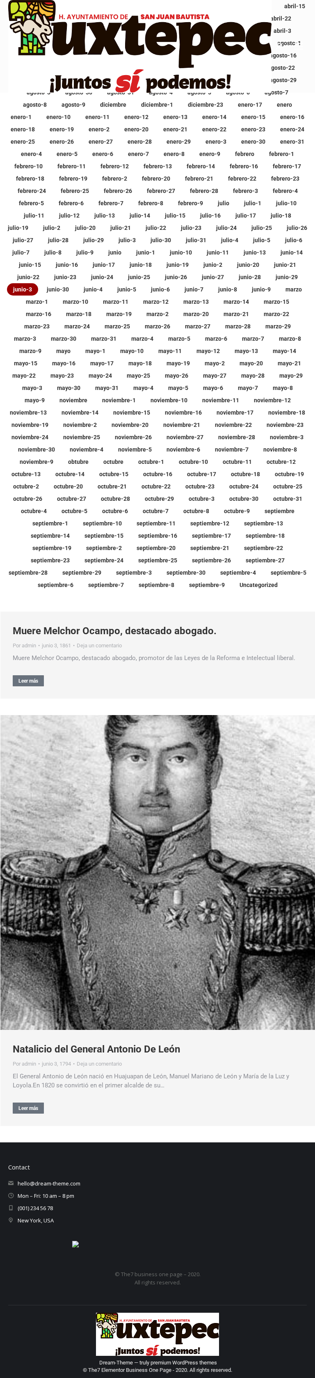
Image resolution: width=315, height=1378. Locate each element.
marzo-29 (278, 326)
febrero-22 (242, 178)
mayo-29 (291, 375)
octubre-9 (237, 511)
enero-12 (136, 117)
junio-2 (212, 264)
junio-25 (139, 277)
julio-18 (281, 215)
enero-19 (62, 129)
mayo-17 (102, 363)
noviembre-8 (280, 449)
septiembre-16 (157, 535)
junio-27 (213, 277)
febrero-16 (244, 166)
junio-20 (248, 264)
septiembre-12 (209, 523)
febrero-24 (32, 191)
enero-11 (97, 117)
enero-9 (209, 154)
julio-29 (93, 240)
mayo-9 (35, 400)
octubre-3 (202, 498)
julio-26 (297, 228)
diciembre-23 (205, 104)
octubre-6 (115, 511)
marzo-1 (37, 301)
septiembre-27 (265, 560)
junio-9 (261, 289)
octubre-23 (200, 486)
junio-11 (218, 252)
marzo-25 (117, 326)
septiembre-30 (186, 572)
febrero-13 (158, 166)
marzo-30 (63, 338)
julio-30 (161, 240)
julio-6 (293, 240)
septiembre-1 (50, 523)
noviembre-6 (183, 449)
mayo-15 (25, 363)
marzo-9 (30, 351)
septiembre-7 (106, 585)
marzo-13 (196, 301)
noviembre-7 (232, 449)
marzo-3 (25, 338)
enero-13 (175, 117)
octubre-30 (243, 498)
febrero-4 (285, 191)
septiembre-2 (104, 548)
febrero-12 (114, 166)
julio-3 (127, 240)
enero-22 (214, 129)
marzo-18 (78, 314)
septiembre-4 (238, 572)
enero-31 (292, 141)
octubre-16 (157, 474)
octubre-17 (201, 474)
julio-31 (196, 240)
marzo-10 (75, 301)
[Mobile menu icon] (298, 46)
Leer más (28, 681)
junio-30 (58, 289)
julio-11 (34, 215)
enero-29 (179, 141)
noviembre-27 (185, 437)
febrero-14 (201, 166)
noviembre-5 (135, 449)
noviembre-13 (28, 412)
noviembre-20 (130, 425)
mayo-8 (283, 388)
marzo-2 (157, 314)
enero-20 (136, 129)
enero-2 (99, 129)
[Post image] (157, 872)
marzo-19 (119, 314)
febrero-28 (204, 191)
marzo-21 (236, 314)
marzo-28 (238, 326)
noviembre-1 (119, 400)
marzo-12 (156, 301)
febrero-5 (31, 203)
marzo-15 (276, 301)
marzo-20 (196, 314)
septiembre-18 (265, 535)
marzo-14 (236, 301)
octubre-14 (69, 474)
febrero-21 (199, 178)
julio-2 (51, 228)
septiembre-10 (102, 523)
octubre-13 (26, 474)
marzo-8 (290, 338)
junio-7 (194, 289)
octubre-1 (151, 462)
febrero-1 (281, 154)
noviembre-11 (220, 400)
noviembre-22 (233, 425)
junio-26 (176, 277)
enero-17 (250, 104)
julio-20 (85, 228)
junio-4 (93, 289)
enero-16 (292, 117)
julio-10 (286, 203)
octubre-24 (243, 486)
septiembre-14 (50, 535)
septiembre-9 (207, 585)
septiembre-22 (263, 548)
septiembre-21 (209, 548)
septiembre (279, 511)
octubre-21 (112, 486)
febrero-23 (285, 178)
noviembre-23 (285, 425)
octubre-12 (281, 462)
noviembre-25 (81, 437)
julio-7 (21, 252)
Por (24, 645)
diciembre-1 (157, 104)
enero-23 (253, 129)
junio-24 (102, 277)
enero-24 (292, 129)
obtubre (78, 462)
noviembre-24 (29, 437)
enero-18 (23, 129)
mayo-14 (284, 351)
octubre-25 (287, 486)
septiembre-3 (134, 572)
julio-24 (226, 228)
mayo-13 (246, 351)
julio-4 (229, 240)
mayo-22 (24, 375)
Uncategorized (259, 585)
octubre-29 (159, 498)
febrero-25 (75, 191)
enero (284, 104)
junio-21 (285, 264)
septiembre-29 (81, 572)
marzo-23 (37, 326)
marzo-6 (216, 338)
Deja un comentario (99, 645)
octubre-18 (245, 474)
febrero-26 (118, 191)
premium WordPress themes (184, 1363)
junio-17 (104, 264)
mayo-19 (178, 363)
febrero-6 (71, 203)
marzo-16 (38, 314)
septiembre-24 (103, 560)
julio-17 (245, 215)
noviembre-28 (236, 437)
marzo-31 (103, 338)
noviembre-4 (86, 449)
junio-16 (67, 264)
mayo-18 (140, 363)
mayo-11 (170, 351)
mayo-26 (176, 375)
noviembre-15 (131, 412)
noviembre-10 (169, 400)
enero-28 (140, 141)
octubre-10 (193, 462)
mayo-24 (100, 375)
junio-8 (227, 289)
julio (223, 203)
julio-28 (58, 240)
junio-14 (292, 252)
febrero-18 (30, 178)
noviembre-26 (133, 437)
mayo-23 (62, 375)
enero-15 (253, 117)
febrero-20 (156, 178)
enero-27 (101, 141)
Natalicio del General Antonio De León (96, 1049)
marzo (293, 289)
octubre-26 (27, 498)
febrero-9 (190, 203)
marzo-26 (157, 326)
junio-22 (28, 277)
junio (114, 252)
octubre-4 (34, 511)
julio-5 (261, 240)
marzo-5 (179, 338)
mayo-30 (68, 388)
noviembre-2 (80, 425)
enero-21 (175, 129)
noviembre (73, 400)
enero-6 (102, 154)
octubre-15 (113, 474)
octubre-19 (289, 474)
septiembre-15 (103, 535)
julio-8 (53, 252)
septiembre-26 (211, 560)
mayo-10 (132, 351)
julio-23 (191, 228)
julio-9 (85, 252)
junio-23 (65, 277)
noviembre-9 (36, 462)
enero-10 (58, 117)
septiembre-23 (50, 560)
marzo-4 (142, 338)
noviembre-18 (286, 412)
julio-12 (69, 215)
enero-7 (138, 154)
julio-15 (175, 215)
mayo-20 (251, 363)
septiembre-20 (156, 548)
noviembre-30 (36, 449)
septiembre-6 (55, 585)
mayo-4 (143, 388)
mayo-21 (289, 363)
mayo (63, 351)
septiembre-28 (28, 572)
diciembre (113, 104)
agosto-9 (73, 104)
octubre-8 (196, 511)
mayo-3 (32, 388)
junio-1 (145, 252)
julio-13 (104, 215)
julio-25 (261, 228)
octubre (113, 462)
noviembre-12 (272, 400)
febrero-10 (28, 166)
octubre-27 (71, 498)
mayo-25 (138, 375)
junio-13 (255, 252)
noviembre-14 (80, 412)
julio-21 (120, 228)
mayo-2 (215, 363)
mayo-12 (208, 351)
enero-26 (62, 141)
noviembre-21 (181, 425)
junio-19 (178, 264)
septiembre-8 (156, 585)
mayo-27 (214, 375)
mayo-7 (248, 388)
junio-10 (181, 252)
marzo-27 (197, 326)
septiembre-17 (211, 535)
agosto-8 (35, 104)
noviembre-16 (183, 412)
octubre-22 (156, 486)
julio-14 (140, 215)
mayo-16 (63, 363)
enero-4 (31, 154)
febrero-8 (150, 203)
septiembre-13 (263, 523)
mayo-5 (178, 388)
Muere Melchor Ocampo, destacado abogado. (115, 631)
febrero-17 (287, 166)
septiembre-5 (288, 572)
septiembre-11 (156, 523)
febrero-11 (71, 166)
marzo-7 (253, 338)
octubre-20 (68, 486)
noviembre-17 (235, 412)
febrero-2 (114, 178)
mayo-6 (213, 388)
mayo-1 (95, 351)
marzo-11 (115, 301)
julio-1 (252, 203)
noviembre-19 (29, 425)
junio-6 (160, 289)
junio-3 (22, 289)
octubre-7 (156, 511)
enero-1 (21, 117)
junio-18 (141, 264)
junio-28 (250, 277)
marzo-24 (77, 326)
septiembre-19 (51, 548)
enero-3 (215, 141)
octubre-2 (26, 486)
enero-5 (67, 154)
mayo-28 (253, 375)
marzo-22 (276, 314)
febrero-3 (245, 191)
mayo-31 (107, 388)
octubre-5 (74, 511)
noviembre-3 (287, 437)
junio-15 (30, 264)
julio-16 (210, 215)
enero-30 (253, 141)
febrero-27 (161, 191)
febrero (244, 154)
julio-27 (23, 240)
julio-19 (18, 228)
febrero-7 (110, 203)
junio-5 (126, 289)
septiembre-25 (157, 560)
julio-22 (156, 228)
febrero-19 (73, 178)
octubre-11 (237, 462)
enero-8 (174, 154)
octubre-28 (115, 498)
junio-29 (287, 277)
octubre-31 (287, 498)
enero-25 (23, 141)
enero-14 (214, 117)
